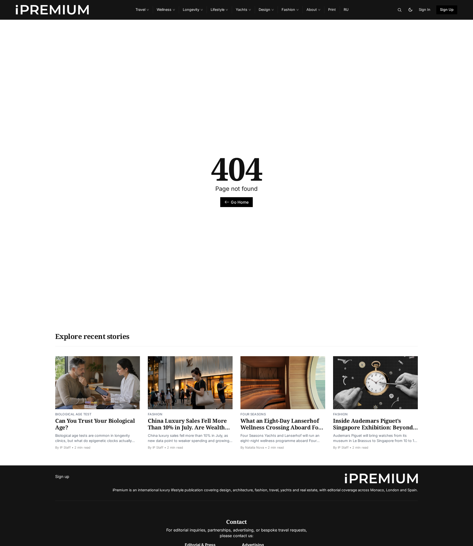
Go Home (240, 202)
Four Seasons (253, 414)
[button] (142, 9)
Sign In (424, 9)
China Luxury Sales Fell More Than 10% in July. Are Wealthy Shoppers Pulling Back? (188, 427)
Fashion (155, 414)
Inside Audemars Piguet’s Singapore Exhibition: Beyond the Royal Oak (373, 427)
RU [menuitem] (346, 9)
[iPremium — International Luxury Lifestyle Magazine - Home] (70, 10)
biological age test (73, 414)
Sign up (62, 476)
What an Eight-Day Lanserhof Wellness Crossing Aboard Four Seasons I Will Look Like (282, 427)
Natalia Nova (254, 447)
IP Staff (65, 447)
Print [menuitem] (332, 9)
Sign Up (447, 9)
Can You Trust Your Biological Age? (95, 424)
